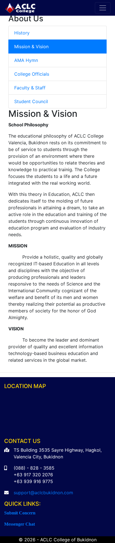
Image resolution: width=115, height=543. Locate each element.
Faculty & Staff (29, 87)
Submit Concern (19, 512)
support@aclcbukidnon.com (43, 492)
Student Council (31, 101)
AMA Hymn (26, 60)
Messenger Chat (19, 524)
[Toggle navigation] (103, 7)
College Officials (31, 74)
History (22, 33)
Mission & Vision (31, 46)
